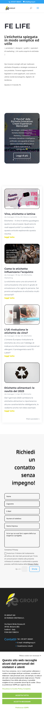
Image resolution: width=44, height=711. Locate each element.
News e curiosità (30, 217)
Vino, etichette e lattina (19, 213)
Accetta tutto (22, 695)
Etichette (15, 133)
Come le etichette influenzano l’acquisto (18, 270)
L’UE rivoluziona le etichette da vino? (16, 331)
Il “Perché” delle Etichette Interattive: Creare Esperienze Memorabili (22, 122)
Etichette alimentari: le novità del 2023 (19, 389)
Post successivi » (33, 419)
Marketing (17, 136)
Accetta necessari (22, 702)
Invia (34, 568)
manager (16, 130)
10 (30, 159)
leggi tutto (9, 237)
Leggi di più (22, 155)
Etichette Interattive (25, 133)
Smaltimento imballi (25, 646)
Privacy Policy (33, 564)
